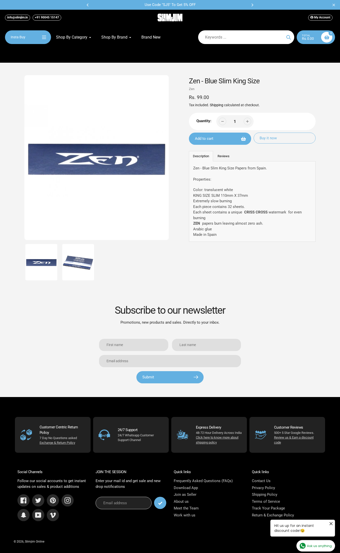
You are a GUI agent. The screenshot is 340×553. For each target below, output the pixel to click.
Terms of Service (266, 501)
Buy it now (268, 138)
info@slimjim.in (17, 17)
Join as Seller (185, 494)
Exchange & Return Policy (57, 443)
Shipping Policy (264, 494)
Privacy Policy (263, 488)
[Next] (252, 4)
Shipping (216, 105)
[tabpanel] (252, 201)
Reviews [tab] (223, 156)
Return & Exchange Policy (273, 515)
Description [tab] (201, 156)
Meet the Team (186, 508)
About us (181, 501)
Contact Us (261, 481)
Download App (186, 488)
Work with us (184, 515)
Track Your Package (268, 508)
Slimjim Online (34, 541)
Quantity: (203, 121)
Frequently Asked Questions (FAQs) (203, 481)
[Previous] (87, 4)
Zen (191, 89)
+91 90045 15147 (47, 17)
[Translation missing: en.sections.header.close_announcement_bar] (333, 4)
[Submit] (160, 503)
